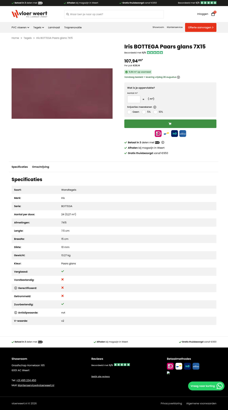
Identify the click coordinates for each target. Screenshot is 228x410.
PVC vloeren (19, 27)
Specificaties (20, 167)
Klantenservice (175, 27)
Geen (136, 111)
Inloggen (202, 14)
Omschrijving (40, 167)
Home (15, 38)
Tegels (37, 27)
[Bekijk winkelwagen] (213, 14)
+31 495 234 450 (26, 380)
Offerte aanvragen (199, 27)
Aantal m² (132, 93)
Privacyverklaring (171, 403)
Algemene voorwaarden (201, 403)
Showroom (158, 27)
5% (149, 111)
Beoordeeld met (189, 2)
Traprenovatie (73, 27)
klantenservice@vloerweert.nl (36, 385)
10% (161, 111)
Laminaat (54, 27)
